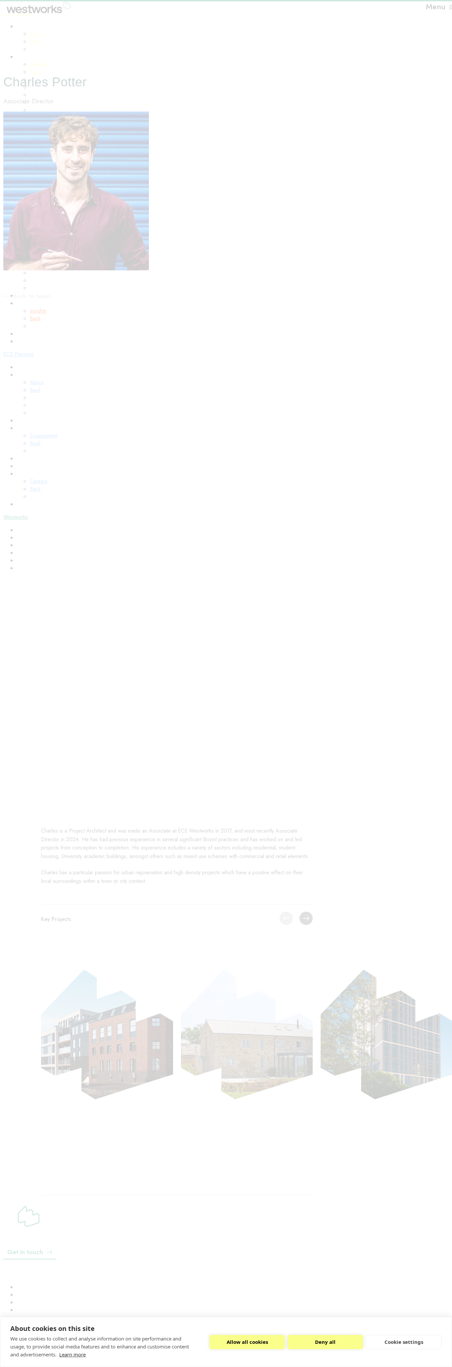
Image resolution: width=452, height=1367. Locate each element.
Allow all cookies (247, 1342)
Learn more (72, 1354)
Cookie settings (403, 1342)
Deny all (325, 1342)
